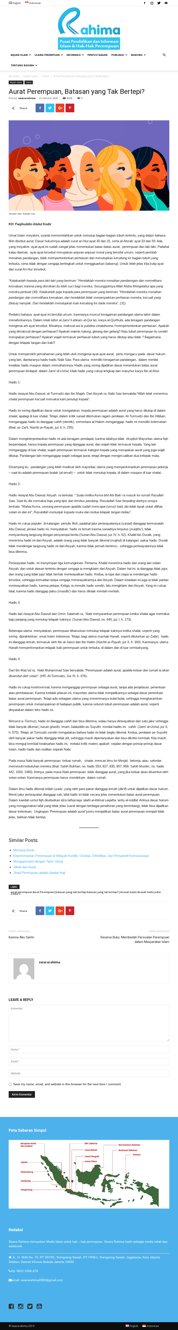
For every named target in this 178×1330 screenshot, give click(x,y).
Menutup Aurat (23, 850)
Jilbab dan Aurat (24, 867)
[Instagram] (151, 3)
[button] (164, 55)
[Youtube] (166, 3)
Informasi (73, 54)
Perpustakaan (97, 54)
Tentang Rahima (22, 65)
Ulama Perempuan (47, 54)
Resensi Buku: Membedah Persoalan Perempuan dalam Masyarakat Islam (135, 939)
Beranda (14, 76)
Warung (137, 54)
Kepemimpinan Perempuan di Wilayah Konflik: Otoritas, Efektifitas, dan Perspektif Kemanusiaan (81, 856)
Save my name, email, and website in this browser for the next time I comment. (67, 1084)
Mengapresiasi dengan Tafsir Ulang (38, 861)
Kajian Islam (19, 54)
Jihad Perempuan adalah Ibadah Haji (39, 873)
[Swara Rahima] (89, 28)
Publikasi (117, 54)
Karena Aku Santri (21, 937)
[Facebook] (144, 3)
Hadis (45, 76)
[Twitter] (159, 3)
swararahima (27, 98)
